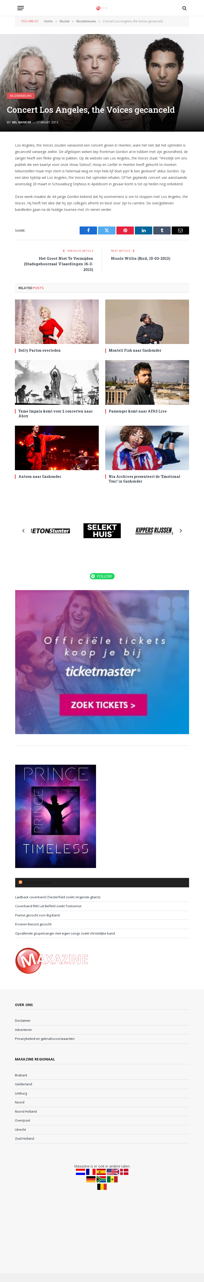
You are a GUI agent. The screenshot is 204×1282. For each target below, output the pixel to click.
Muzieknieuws (21, 96)
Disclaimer (23, 1020)
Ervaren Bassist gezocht (33, 924)
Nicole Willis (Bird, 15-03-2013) (140, 258)
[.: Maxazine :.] (102, 8)
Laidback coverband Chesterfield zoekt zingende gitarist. (58, 897)
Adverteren (23, 1029)
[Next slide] (181, 531)
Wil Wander (21, 122)
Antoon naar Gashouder (39, 476)
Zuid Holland (24, 1138)
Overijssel (22, 1120)
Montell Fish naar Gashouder (135, 350)
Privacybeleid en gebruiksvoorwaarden (45, 1038)
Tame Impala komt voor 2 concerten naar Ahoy (55, 413)
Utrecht (20, 1129)
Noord (19, 1102)
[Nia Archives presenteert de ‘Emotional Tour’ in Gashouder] (147, 448)
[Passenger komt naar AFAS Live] (147, 382)
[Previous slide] (24, 531)
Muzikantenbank (37, 882)
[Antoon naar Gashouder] (57, 448)
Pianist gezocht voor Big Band (37, 915)
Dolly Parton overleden (39, 350)
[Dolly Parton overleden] (57, 322)
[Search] (184, 8)
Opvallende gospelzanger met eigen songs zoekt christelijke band (65, 933)
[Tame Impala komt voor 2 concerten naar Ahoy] (57, 382)
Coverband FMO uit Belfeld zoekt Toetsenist (48, 906)
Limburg (21, 1093)
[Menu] (20, 8)
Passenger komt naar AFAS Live (138, 411)
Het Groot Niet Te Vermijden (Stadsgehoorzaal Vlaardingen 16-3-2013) (58, 264)
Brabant (21, 1075)
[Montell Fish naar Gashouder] (147, 322)
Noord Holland (26, 1111)
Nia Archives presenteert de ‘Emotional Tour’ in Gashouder (144, 479)
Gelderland (23, 1084)
